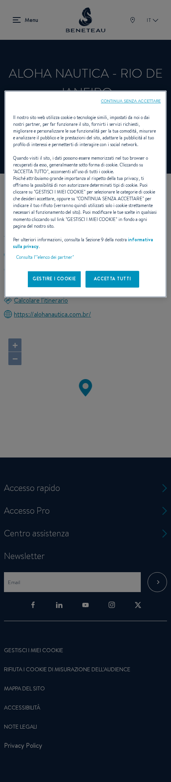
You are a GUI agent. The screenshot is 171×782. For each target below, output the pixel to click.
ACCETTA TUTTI (112, 279)
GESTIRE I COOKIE (54, 279)
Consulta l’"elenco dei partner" (45, 257)
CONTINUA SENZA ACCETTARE (131, 101)
